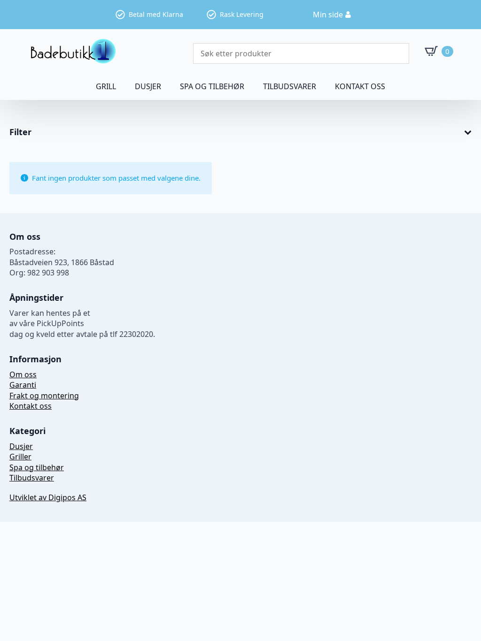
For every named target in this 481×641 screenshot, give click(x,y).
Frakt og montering (44, 395)
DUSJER (148, 86)
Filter (20, 132)
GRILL (106, 86)
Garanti (22, 385)
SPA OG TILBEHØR (212, 86)
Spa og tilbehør (36, 467)
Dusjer (21, 446)
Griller (20, 456)
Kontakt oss (360, 86)
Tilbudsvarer (289, 86)
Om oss (23, 374)
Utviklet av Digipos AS (47, 497)
